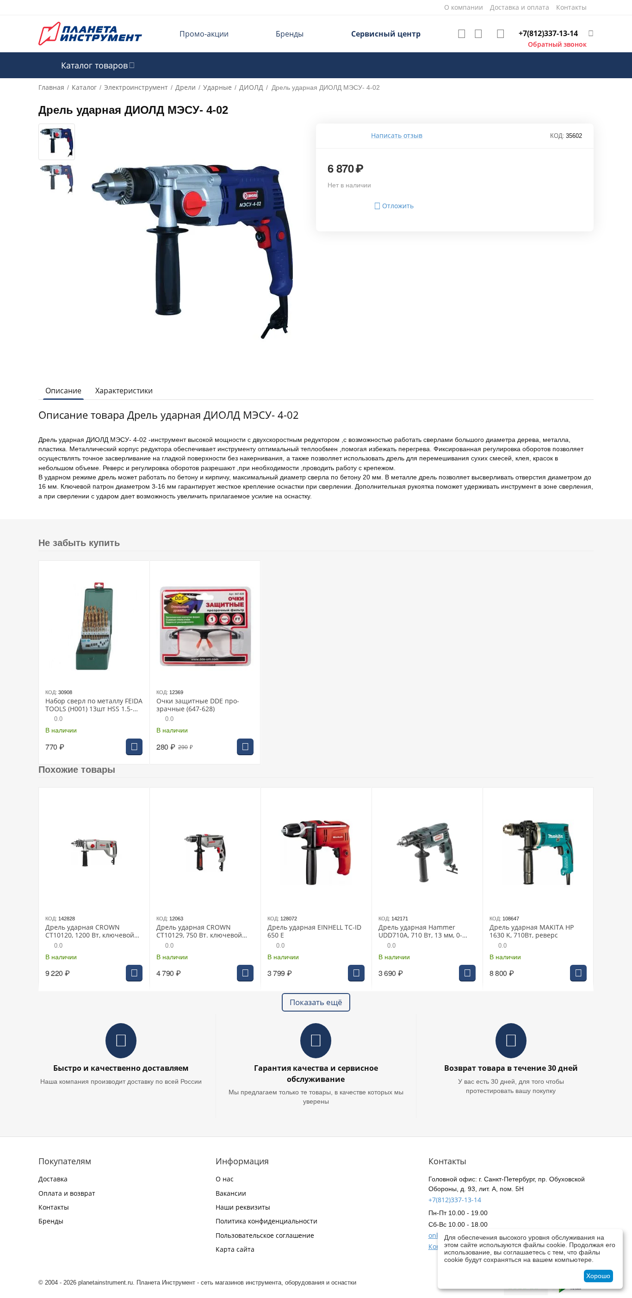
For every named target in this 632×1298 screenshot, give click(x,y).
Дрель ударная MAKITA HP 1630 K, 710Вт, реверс (531, 931)
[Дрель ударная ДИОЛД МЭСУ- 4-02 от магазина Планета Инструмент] (192, 248)
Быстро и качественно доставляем (121, 1068)
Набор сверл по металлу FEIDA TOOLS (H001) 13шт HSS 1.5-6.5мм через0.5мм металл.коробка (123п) (94, 705)
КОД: (557, 135)
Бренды (290, 34)
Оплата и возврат (66, 1193)
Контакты (53, 1207)
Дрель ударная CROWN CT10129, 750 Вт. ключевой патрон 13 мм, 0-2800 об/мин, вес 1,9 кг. (203, 931)
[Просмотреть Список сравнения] (478, 34)
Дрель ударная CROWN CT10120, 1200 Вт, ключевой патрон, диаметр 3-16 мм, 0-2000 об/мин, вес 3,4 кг (90, 931)
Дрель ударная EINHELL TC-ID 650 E (314, 931)
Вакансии (231, 1193)
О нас (225, 1178)
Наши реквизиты (243, 1207)
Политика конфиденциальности (266, 1221)
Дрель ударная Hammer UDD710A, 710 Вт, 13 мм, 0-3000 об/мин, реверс (420, 931)
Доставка (53, 1178)
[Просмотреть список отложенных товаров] (461, 34)
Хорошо (598, 1275)
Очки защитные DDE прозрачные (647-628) (197, 705)
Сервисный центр (386, 34)
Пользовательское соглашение (265, 1235)
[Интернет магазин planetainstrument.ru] (90, 33)
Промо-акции (204, 34)
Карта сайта (235, 1249)
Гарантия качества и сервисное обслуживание (316, 1073)
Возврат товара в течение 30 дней (511, 1068)
